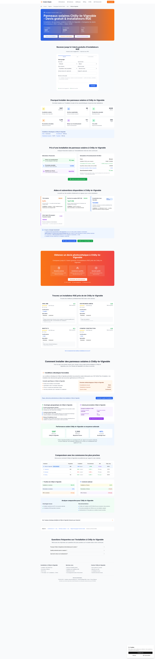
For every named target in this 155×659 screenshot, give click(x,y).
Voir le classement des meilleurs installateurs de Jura (77, 350)
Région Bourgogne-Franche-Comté (78, 528)
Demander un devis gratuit (66, 36)
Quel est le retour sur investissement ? (59, 553)
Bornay (46, 474)
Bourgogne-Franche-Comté (59, 6)
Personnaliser (147, 655)
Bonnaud (46, 472)
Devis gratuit (110, 1)
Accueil (45, 6)
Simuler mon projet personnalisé (78, 179)
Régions (50, 6)
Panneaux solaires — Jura (64, 528)
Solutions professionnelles (82, 36)
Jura (67, 6)
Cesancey (47, 469)
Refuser (134, 655)
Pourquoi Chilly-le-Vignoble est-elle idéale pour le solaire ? (63, 547)
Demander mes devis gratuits (77, 279)
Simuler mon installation (51, 36)
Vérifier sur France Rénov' (84, 241)
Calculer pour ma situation (97, 418)
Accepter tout (140, 652)
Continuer (93, 85)
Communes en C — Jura (52, 528)
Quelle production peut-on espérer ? (58, 550)
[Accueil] (41, 6)
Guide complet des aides (70, 241)
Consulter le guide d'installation (104, 398)
